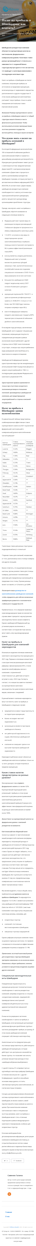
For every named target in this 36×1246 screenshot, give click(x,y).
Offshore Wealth (14, 1227)
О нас (7, 1216)
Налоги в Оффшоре (11, 14)
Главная (8, 1212)
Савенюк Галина (18, 33)
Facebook (18, 1161)
